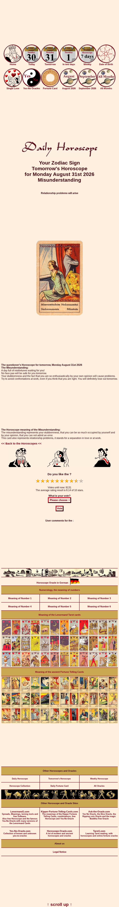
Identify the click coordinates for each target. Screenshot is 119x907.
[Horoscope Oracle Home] (13, 62)
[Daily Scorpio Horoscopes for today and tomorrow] (73, 798)
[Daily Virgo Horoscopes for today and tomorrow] (55, 798)
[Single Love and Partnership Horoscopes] (13, 86)
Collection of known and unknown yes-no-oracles (19, 833)
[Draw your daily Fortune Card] (50, 86)
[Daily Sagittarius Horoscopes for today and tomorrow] (82, 798)
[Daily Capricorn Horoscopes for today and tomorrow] (92, 798)
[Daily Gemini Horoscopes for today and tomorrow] (26, 798)
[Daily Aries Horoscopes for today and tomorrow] (8, 798)
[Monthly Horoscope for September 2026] (87, 86)
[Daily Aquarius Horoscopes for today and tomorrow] (101, 798)
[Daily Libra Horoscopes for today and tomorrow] (64, 798)
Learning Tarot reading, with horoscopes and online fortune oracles (99, 833)
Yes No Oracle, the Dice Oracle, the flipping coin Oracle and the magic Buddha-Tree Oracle (99, 815)
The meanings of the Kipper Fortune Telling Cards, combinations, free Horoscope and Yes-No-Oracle (59, 815)
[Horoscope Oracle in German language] (74, 584)
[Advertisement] (59, 22)
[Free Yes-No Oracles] (31, 86)
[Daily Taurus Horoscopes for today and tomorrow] (17, 798)
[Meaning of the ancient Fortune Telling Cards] (59, 722)
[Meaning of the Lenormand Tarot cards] (59, 667)
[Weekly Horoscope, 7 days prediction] (87, 62)
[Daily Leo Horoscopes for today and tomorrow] (45, 798)
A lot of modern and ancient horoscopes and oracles (59, 833)
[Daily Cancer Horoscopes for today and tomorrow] (36, 798)
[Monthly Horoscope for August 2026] (69, 86)
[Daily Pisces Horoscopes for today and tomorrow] (110, 798)
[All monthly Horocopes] (106, 86)
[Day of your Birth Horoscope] (106, 62)
